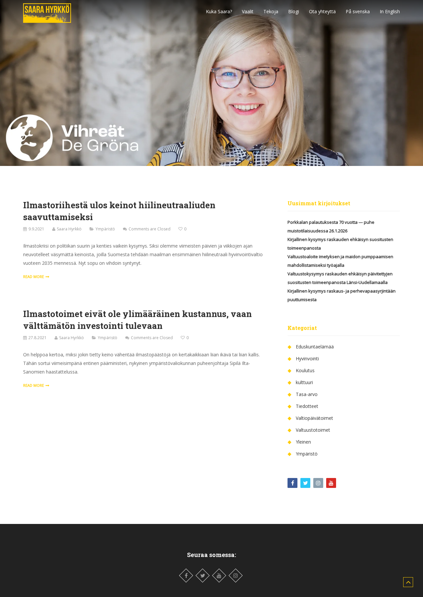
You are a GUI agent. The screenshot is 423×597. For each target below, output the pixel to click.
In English (390, 11)
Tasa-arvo (307, 394)
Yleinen (303, 442)
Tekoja (270, 11)
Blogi (293, 11)
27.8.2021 (37, 337)
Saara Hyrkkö (69, 229)
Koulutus (305, 370)
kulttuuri (304, 382)
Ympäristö (105, 229)
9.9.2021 (36, 229)
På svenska (358, 11)
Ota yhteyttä (322, 11)
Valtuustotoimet (313, 430)
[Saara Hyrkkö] (47, 11)
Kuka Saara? (219, 11)
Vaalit (247, 11)
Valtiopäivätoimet (314, 418)
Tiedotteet (307, 406)
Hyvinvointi (307, 358)
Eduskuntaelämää (315, 346)
